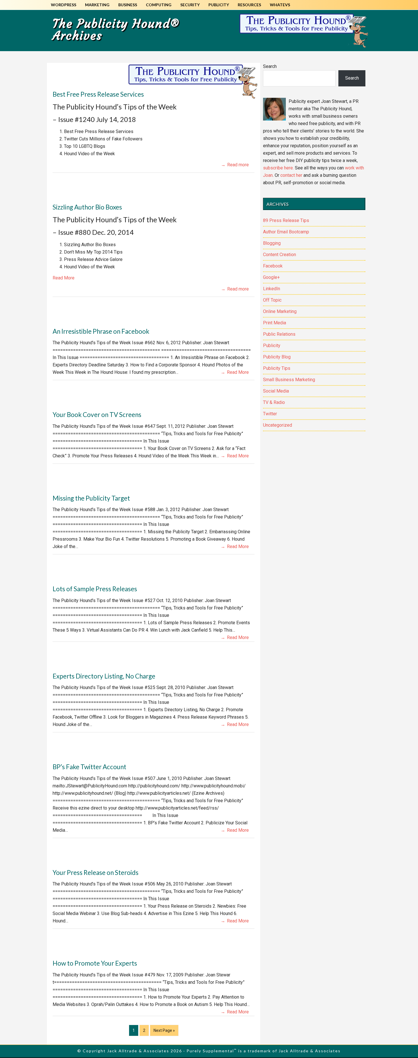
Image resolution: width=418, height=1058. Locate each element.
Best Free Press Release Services (98, 94)
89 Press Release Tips (286, 220)
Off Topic (272, 300)
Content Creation (279, 254)
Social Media (276, 391)
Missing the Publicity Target (91, 498)
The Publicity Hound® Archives (116, 29)
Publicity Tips (276, 368)
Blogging (272, 243)
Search (270, 66)
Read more (238, 164)
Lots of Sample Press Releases (95, 589)
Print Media (274, 322)
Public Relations (279, 334)
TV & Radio (274, 402)
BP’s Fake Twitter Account (89, 767)
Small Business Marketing (289, 379)
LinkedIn (271, 288)
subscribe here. (278, 168)
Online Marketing (280, 311)
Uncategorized (277, 425)
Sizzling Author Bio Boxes (87, 207)
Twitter (270, 413)
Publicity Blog (277, 357)
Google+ (271, 277)
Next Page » (164, 1032)
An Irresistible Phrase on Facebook (101, 331)
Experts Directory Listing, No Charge (104, 676)
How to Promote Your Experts (95, 963)
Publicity (271, 345)
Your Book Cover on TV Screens (97, 414)
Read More (64, 278)
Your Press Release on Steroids (95, 872)
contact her (291, 175)
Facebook (273, 266)
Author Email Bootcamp (286, 232)
